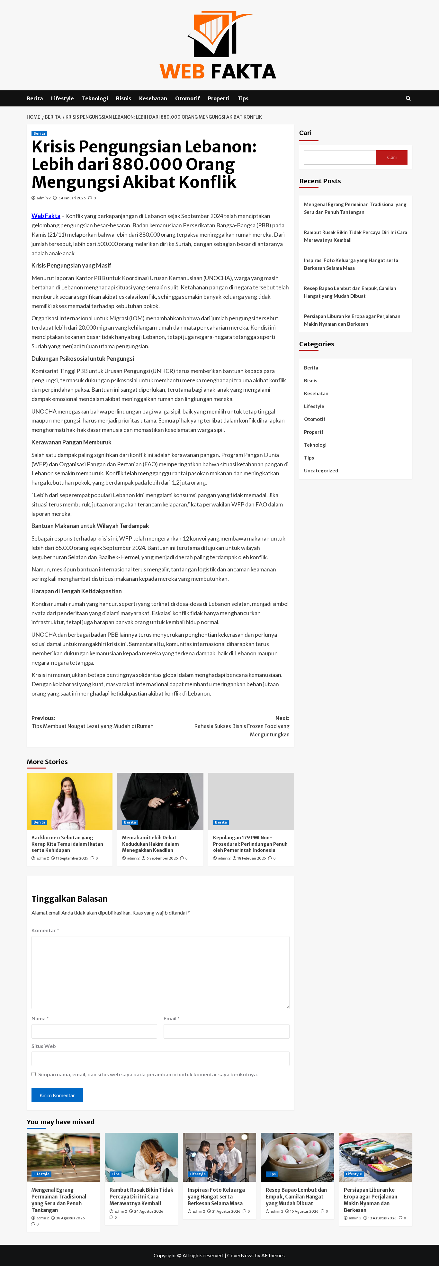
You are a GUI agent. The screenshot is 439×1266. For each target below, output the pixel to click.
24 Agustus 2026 (148, 1211)
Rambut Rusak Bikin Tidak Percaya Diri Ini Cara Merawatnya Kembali (355, 236)
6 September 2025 (162, 858)
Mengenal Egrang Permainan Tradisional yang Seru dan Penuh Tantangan (355, 208)
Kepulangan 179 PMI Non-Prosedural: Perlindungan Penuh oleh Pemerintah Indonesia (250, 844)
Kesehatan (153, 98)
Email (172, 1018)
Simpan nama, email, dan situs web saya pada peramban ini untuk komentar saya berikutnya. (148, 1074)
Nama (40, 1018)
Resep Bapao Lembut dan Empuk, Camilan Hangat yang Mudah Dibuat (350, 292)
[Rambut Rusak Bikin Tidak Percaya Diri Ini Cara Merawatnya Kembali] (141, 1157)
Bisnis (123, 98)
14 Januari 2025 (72, 198)
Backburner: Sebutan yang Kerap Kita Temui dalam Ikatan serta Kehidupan (67, 844)
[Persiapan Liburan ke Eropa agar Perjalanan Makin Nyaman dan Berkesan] (375, 1157)
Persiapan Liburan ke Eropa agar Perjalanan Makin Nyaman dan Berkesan (352, 320)
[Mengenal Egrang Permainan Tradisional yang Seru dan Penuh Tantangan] (63, 1157)
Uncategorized (321, 470)
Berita (35, 98)
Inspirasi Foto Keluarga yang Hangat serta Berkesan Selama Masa (351, 264)
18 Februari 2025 (251, 858)
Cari (305, 132)
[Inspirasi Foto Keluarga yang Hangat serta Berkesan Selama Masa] (219, 1157)
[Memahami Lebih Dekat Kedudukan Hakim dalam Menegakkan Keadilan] (160, 801)
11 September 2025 (72, 858)
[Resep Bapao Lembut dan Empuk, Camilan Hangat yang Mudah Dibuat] (297, 1157)
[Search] (408, 98)
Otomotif (187, 98)
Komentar (45, 930)
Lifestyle (62, 98)
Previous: (92, 722)
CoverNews (240, 1255)
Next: (241, 726)
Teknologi (95, 98)
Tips (242, 98)
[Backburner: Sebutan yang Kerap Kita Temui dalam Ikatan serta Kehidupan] (69, 801)
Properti (218, 98)
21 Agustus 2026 (226, 1211)
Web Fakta (45, 215)
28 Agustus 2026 (70, 1218)
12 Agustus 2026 (382, 1218)
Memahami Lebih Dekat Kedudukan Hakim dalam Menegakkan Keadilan (150, 844)
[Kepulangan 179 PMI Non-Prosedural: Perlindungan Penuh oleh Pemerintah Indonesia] (251, 801)
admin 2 (44, 198)
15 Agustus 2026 (304, 1211)
